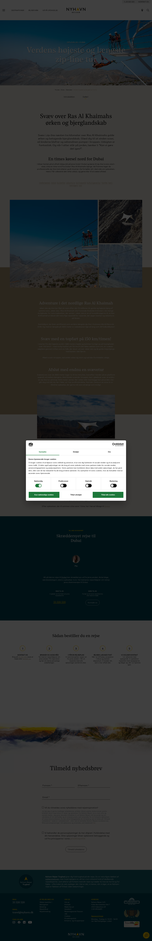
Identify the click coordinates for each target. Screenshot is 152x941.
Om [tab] (109, 452)
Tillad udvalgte (76, 495)
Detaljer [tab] (76, 452)
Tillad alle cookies (108, 495)
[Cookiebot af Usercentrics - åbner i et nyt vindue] (114, 444)
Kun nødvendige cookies (44, 495)
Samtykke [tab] (43, 452)
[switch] (63, 485)
